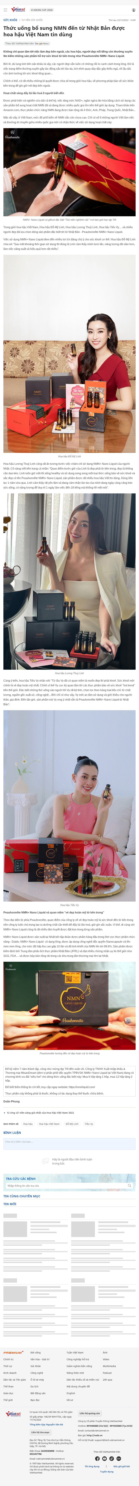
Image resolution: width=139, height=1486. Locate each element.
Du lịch (34, 1386)
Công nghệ (37, 1372)
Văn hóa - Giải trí (40, 1359)
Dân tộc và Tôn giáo (14, 1379)
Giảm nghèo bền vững (79, 1366)
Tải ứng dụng (92, 1466)
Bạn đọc (35, 1400)
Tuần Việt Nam (75, 1352)
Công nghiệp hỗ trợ (78, 1359)
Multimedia (109, 1366)
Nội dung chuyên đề (78, 1386)
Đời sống (36, 1352)
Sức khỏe (10, 20)
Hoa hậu (28, 1123)
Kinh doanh (10, 1372)
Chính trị (8, 1359)
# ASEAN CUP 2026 (42, 10)
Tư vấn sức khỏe (32, 20)
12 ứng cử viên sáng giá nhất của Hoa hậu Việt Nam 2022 (40, 1112)
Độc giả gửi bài (122, 1466)
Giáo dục (8, 1393)
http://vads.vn (95, 1435)
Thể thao (8, 1386)
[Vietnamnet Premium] (13, 1353)
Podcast (107, 1372)
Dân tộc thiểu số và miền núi (83, 1379)
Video (106, 1359)
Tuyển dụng (106, 1471)
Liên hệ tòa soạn (40, 1432)
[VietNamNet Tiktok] (111, 1460)
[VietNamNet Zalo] (118, 1460)
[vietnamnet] (18, 12)
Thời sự (7, 1366)
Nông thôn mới (75, 1372)
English (71, 1393)
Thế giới (8, 1400)
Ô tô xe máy (37, 1379)
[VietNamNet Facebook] (97, 1460)
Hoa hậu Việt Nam (49, 1123)
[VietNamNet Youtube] (104, 1460)
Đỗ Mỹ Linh (72, 1123)
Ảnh (105, 1352)
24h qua (107, 1379)
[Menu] (5, 10)
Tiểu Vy (89, 1123)
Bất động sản (38, 1393)
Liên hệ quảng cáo (90, 1413)
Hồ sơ (70, 1400)
